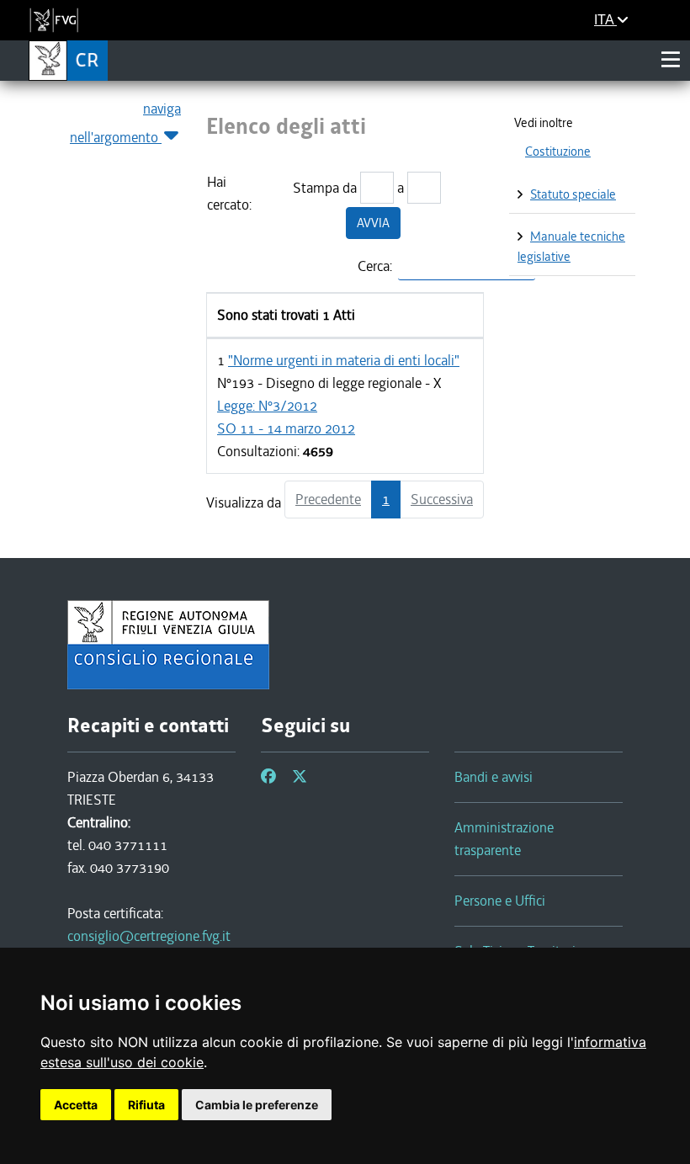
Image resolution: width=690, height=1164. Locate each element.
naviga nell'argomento (125, 122)
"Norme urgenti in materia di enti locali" (343, 360)
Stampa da (325, 187)
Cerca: (375, 266)
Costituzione (558, 151)
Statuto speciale (573, 194)
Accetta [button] (76, 1105)
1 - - (338, 405)
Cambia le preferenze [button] (256, 1105)
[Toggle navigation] (670, 59)
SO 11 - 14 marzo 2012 (286, 428)
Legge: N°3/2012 (267, 405)
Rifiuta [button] (146, 1105)
